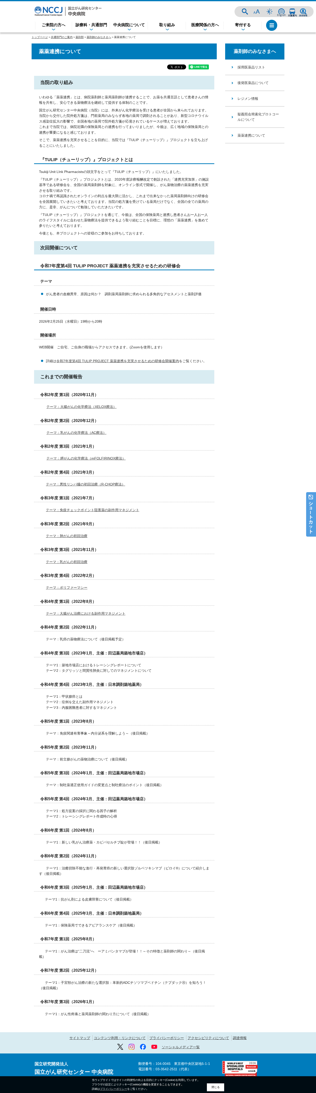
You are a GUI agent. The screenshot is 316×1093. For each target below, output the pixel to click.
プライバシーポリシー (166, 1038)
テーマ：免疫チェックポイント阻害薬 (92, 510)
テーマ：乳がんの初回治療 (66, 562)
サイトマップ (79, 1038)
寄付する (243, 25)
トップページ (40, 37)
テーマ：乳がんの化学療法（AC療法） (76, 433)
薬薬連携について (251, 135)
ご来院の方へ (53, 25)
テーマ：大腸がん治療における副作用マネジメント (85, 613)
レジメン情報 (247, 99)
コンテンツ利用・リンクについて (120, 1038)
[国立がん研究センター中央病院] (68, 11)
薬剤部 (80, 37)
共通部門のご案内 (62, 37)
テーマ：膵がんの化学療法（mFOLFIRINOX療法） (86, 458)
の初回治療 (78, 536)
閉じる (216, 1087)
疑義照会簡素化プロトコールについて (258, 117)
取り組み (167, 25)
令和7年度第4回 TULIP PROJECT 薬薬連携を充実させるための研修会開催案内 (117, 361)
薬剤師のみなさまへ (99, 37)
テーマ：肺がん (58, 536)
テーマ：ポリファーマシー (66, 587)
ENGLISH (281, 11)
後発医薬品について (253, 83)
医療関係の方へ (205, 25)
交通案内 (292, 11)
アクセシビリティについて (208, 1038)
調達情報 (240, 1038)
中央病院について (129, 25)
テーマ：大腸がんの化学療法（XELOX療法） (81, 407)
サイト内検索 (244, 11)
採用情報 (303, 11)
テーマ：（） (85, 484)
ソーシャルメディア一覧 (181, 1047)
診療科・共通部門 (91, 25)
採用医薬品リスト (251, 67)
